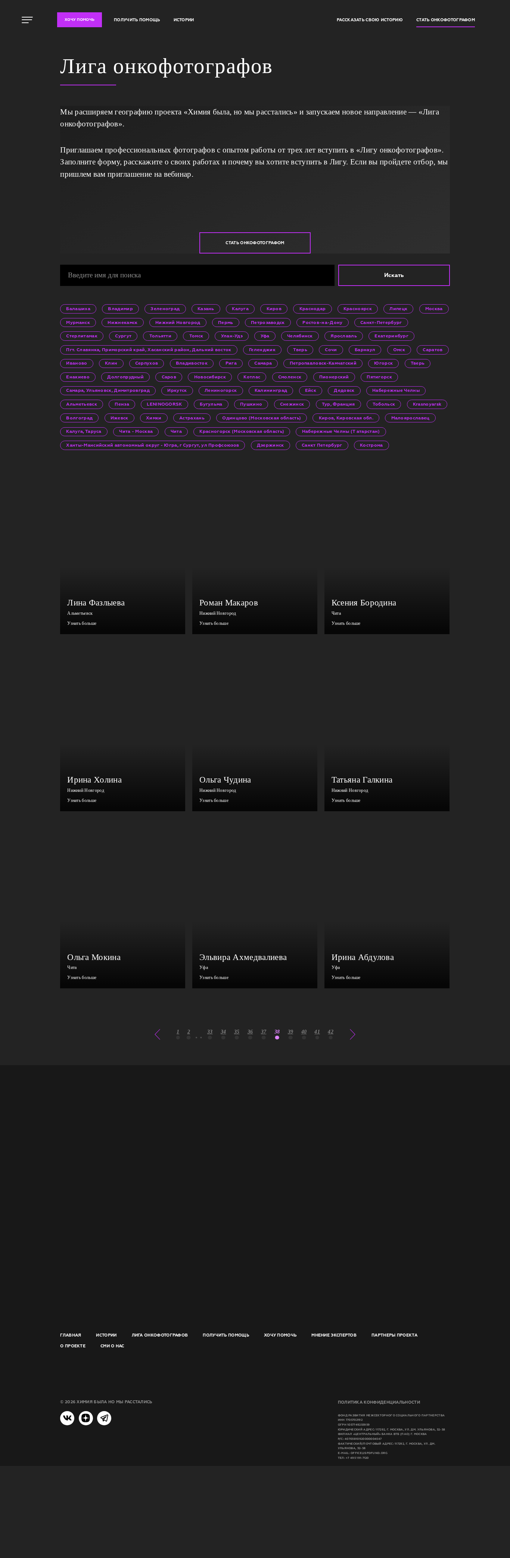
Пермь (225, 322)
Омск (399, 349)
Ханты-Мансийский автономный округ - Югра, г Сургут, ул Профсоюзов (152, 445)
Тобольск (384, 404)
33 (210, 1032)
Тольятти (160, 336)
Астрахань (192, 418)
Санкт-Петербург (381, 322)
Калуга (240, 308)
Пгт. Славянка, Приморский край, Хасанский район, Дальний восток (148, 349)
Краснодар (312, 308)
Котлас (251, 377)
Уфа (265, 336)
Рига (231, 363)
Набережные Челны (396, 390)
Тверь (300, 349)
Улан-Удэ (232, 336)
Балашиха (78, 308)
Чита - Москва (136, 431)
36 (250, 1032)
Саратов (432, 349)
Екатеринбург (391, 336)
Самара (263, 363)
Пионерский (334, 377)
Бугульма (211, 404)
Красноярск (357, 308)
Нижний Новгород (177, 322)
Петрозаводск (268, 322)
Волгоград (79, 418)
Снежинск (292, 404)
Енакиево (77, 377)
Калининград (271, 390)
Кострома (371, 445)
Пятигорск (379, 377)
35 (237, 1032)
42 (330, 1032)
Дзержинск (270, 445)
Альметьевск (81, 404)
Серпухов (146, 363)
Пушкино (251, 404)
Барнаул (365, 349)
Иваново (76, 363)
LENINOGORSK (164, 404)
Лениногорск (221, 390)
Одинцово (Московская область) (261, 418)
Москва (434, 308)
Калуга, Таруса (83, 431)
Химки (154, 418)
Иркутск (177, 390)
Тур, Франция (338, 404)
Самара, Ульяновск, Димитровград (107, 390)
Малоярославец (410, 418)
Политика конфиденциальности (379, 1402)
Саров (169, 377)
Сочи (331, 349)
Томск (196, 336)
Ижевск (119, 418)
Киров (274, 308)
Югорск (383, 363)
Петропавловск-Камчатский (323, 363)
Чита (176, 431)
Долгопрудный (125, 377)
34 (223, 1032)
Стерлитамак (81, 336)
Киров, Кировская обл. (346, 418)
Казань (206, 308)
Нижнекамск (122, 322)
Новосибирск (210, 377)
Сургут (123, 336)
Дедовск (344, 390)
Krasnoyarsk (427, 404)
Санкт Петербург (322, 445)
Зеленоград (165, 308)
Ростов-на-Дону (322, 322)
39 (290, 1032)
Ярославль (343, 336)
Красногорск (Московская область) (241, 431)
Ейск (310, 390)
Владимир (120, 308)
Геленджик (262, 349)
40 (304, 1032)
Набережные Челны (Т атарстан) (341, 431)
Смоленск (289, 377)
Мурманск (78, 322)
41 (317, 1032)
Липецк (398, 308)
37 (264, 1032)
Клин (111, 363)
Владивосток (192, 363)
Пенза (122, 404)
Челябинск (300, 336)
